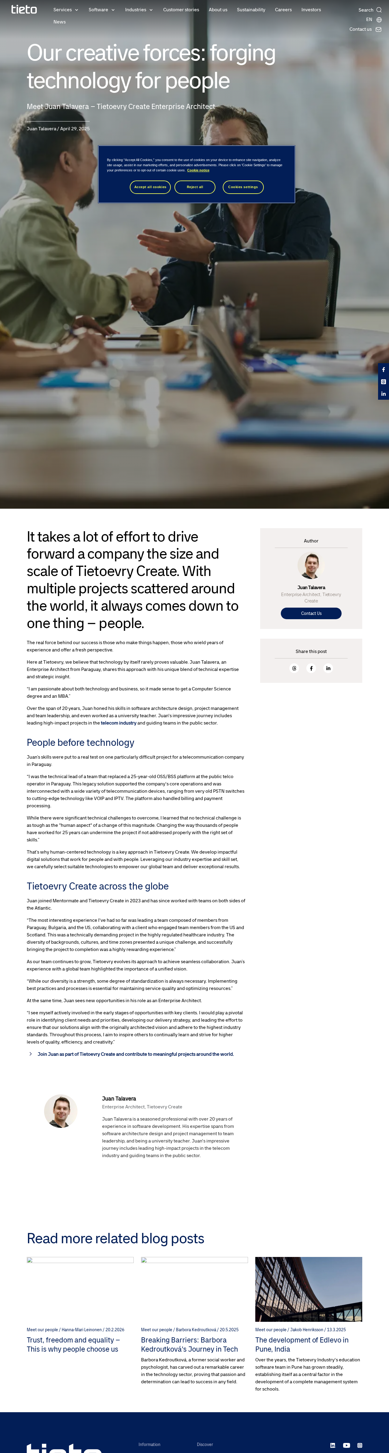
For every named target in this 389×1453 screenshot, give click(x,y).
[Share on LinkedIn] (328, 668)
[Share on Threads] (294, 668)
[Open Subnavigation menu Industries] (151, 9)
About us (218, 9)
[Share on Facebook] (311, 668)
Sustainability (251, 9)
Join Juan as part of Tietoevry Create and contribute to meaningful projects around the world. (136, 1054)
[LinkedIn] (333, 1445)
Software (98, 9)
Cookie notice (198, 170)
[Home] (24, 9)
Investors (311, 9)
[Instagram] (359, 1445)
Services (62, 9)
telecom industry (118, 723)
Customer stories (181, 9)
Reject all (195, 187)
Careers (283, 9)
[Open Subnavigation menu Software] (113, 9)
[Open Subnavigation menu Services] (76, 9)
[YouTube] (346, 1445)
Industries (135, 9)
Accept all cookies (150, 187)
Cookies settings (243, 187)
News (59, 22)
